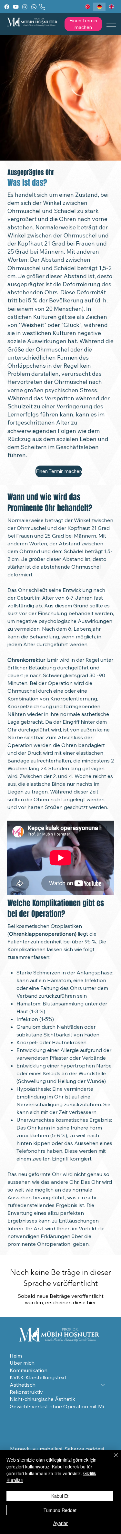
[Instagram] (25, 7)
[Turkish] (87, 7)
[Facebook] (7, 7)
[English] (111, 7)
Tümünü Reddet (60, 1510)
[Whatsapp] (34, 7)
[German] (99, 7)
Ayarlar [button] (60, 1523)
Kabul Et (59, 1496)
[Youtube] (16, 7)
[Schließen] (112, 1459)
